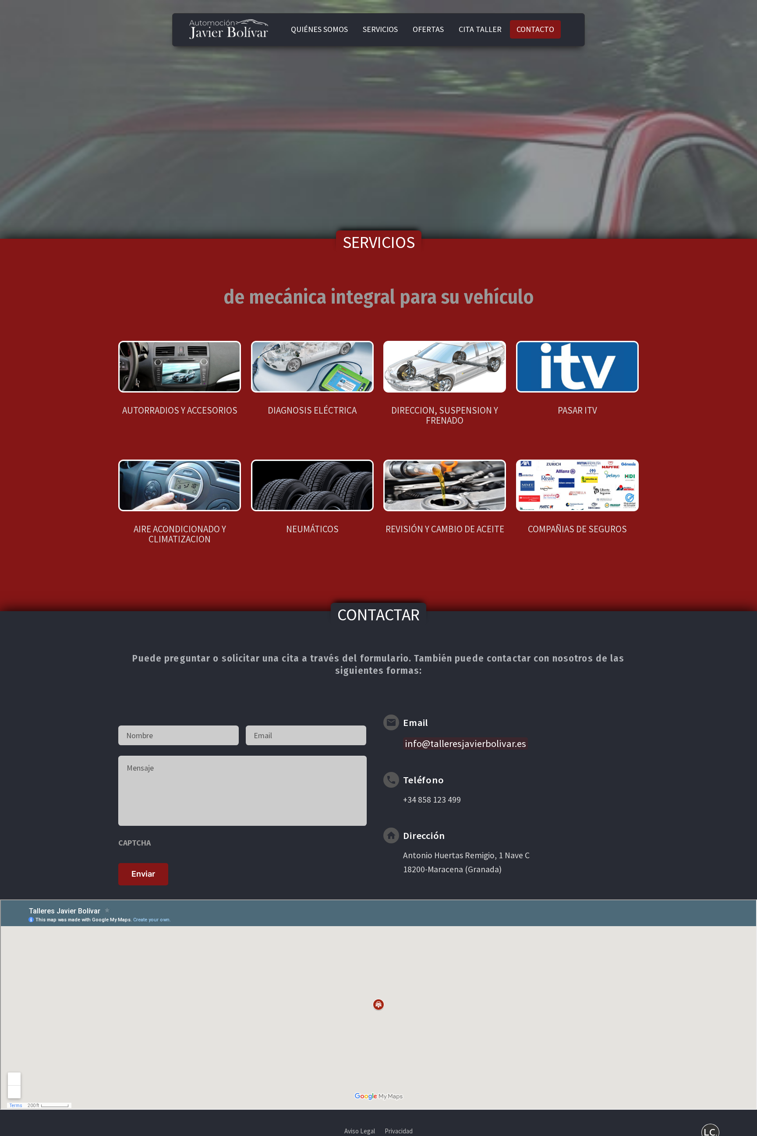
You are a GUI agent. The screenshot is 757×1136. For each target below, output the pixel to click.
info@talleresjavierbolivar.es (465, 743)
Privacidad (399, 1131)
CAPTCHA (134, 843)
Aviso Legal (359, 1131)
